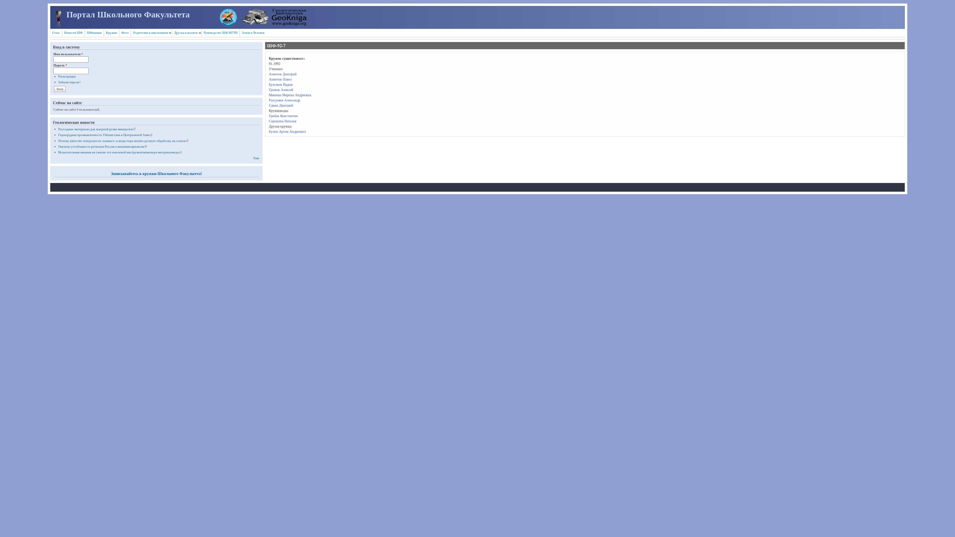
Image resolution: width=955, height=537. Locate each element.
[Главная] (58, 25)
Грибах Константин (283, 115)
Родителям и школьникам (150, 33)
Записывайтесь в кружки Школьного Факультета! (156, 173)
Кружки (111, 33)
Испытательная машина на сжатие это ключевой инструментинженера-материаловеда (120, 152)
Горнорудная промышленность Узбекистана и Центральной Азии (105, 135)
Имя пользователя (68, 54)
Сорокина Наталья (282, 121)
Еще (256, 158)
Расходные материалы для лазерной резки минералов (97, 129)
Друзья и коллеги (186, 33)
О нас (56, 33)
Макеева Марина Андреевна (290, 94)
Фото (125, 33)
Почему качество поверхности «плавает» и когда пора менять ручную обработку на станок (123, 141)
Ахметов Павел (280, 79)
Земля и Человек (253, 33)
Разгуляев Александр (284, 100)
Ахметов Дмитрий (283, 74)
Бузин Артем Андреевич (287, 131)
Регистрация (67, 76)
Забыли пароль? (69, 82)
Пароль (60, 65)
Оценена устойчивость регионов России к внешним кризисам (102, 146)
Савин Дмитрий (281, 105)
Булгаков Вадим (281, 84)
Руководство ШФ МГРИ (221, 33)
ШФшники (94, 33)
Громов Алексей (281, 89)
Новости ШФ (73, 33)
